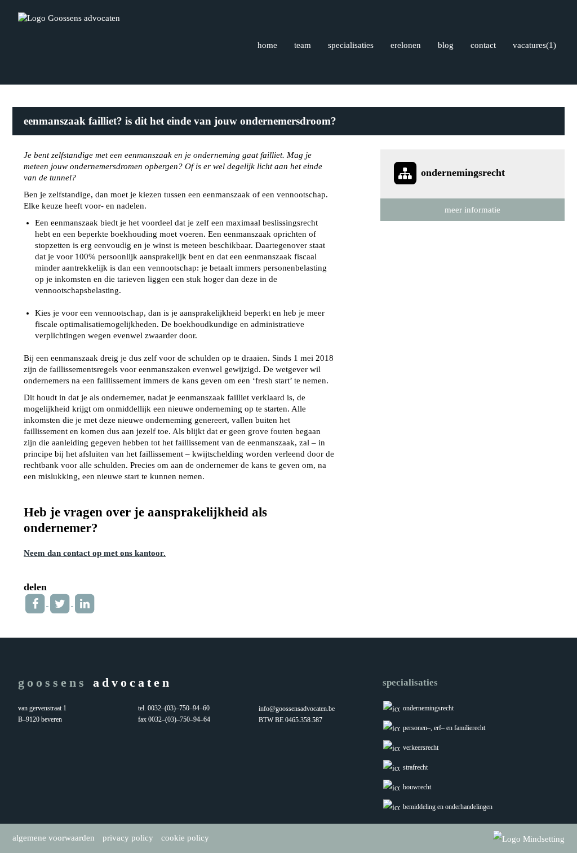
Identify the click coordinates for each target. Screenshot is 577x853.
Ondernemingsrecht (428, 708)
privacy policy (128, 837)
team (302, 45)
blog (446, 45)
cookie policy (185, 837)
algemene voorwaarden (53, 837)
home (267, 45)
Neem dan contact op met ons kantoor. (95, 553)
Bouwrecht (417, 787)
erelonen (405, 45)
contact (483, 45)
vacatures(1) (534, 45)
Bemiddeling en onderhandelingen (447, 807)
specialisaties (351, 45)
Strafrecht (415, 767)
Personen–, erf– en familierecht (444, 728)
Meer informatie (472, 209)
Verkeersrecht (420, 748)
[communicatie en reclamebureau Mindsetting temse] (529, 838)
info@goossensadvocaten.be (297, 709)
